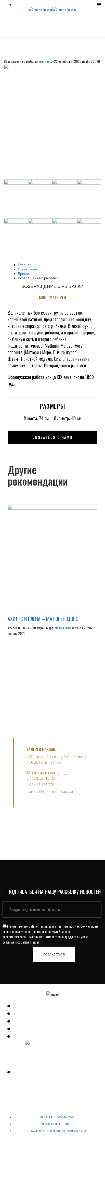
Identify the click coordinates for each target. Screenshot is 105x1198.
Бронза (24, 273)
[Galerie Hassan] (40, 9)
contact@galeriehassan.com (51, 791)
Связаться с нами (52, 437)
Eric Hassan (46, 61)
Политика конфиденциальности (58, 1131)
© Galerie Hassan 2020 (57, 1117)
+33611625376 (40, 784)
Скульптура (27, 269)
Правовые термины (57, 1124)
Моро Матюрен (52, 297)
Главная (25, 265)
